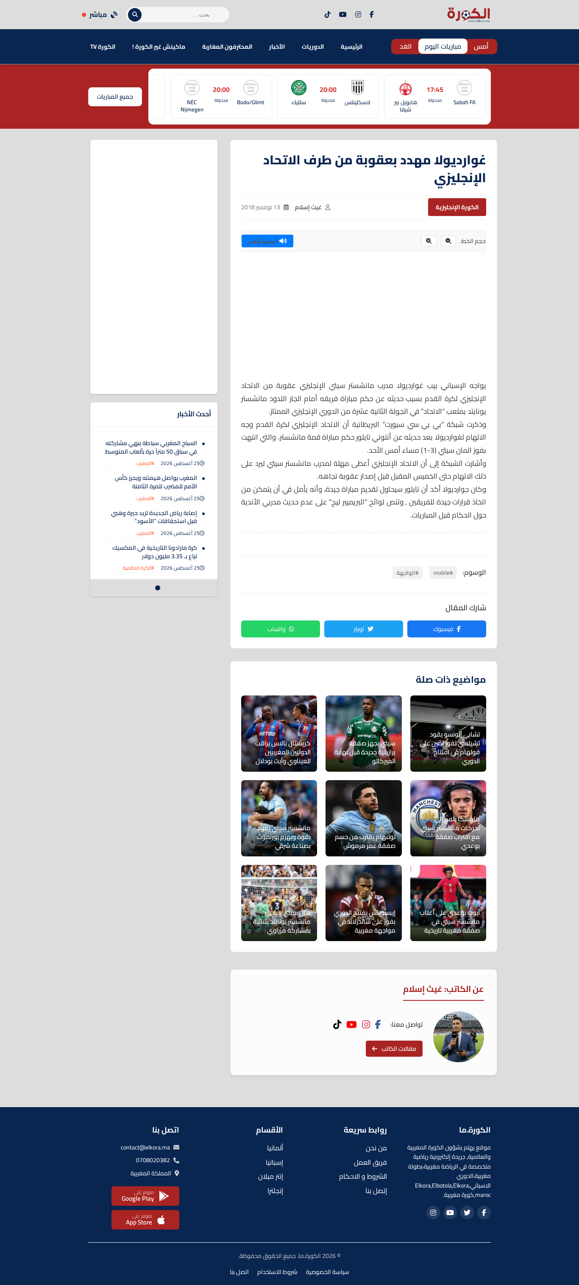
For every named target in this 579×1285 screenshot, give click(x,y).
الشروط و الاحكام (363, 1176)
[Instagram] (358, 14)
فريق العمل (370, 1162)
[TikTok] (328, 14)
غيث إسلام (308, 207)
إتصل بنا (376, 1190)
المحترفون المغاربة (227, 46)
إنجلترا (275, 1190)
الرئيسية (351, 46)
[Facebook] (372, 14)
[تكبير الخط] (429, 240)
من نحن (376, 1147)
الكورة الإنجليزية (457, 207)
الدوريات (313, 46)
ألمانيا (275, 1147)
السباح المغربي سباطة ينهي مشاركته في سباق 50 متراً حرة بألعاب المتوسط (151, 447)
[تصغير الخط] (448, 240)
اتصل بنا (239, 1272)
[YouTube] (343, 14)
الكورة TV (102, 46)
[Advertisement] (363, 319)
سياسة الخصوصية (327, 1272)
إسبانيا (274, 1162)
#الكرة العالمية (138, 568)
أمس (481, 46)
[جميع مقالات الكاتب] (458, 1036)
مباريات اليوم (443, 46)
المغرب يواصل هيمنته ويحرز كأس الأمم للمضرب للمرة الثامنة (156, 482)
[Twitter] (467, 1212)
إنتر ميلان (270, 1176)
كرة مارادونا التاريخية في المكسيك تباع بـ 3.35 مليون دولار (154, 552)
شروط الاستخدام (277, 1272)
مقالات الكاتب (398, 1048)
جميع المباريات (115, 96)
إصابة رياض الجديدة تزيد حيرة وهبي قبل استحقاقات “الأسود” (154, 517)
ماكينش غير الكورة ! (158, 46)
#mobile (443, 573)
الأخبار (277, 46)
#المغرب (145, 463)
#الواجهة (407, 573)
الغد (406, 46)
